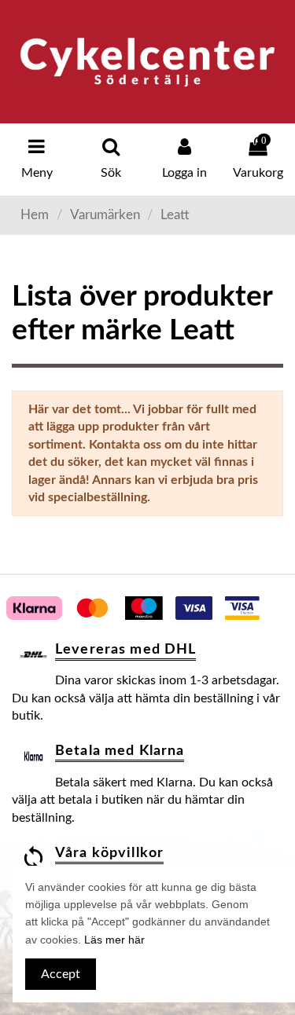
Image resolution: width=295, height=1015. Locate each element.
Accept (60, 974)
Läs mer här (114, 939)
